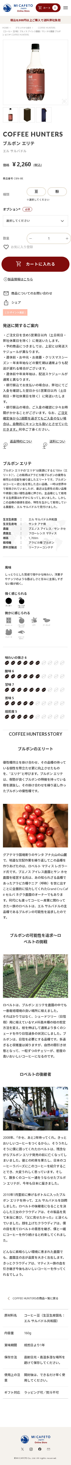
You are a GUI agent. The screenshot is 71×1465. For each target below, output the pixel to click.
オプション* (17, 209)
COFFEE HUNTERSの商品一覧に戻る (35, 1298)
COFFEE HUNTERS (46, 27)
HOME (5, 27)
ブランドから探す (23, 27)
